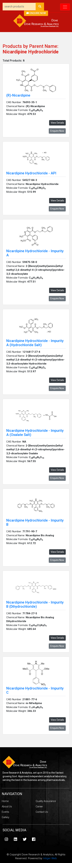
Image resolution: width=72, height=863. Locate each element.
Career (39, 806)
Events (5, 811)
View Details (57, 122)
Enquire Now (37, 13)
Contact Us (42, 811)
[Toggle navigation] (65, 6)
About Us (7, 806)
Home (5, 801)
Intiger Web (50, 858)
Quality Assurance (46, 801)
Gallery (5, 817)
